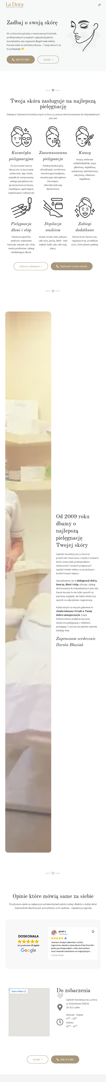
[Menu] (99, 5)
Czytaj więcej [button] (57, 955)
